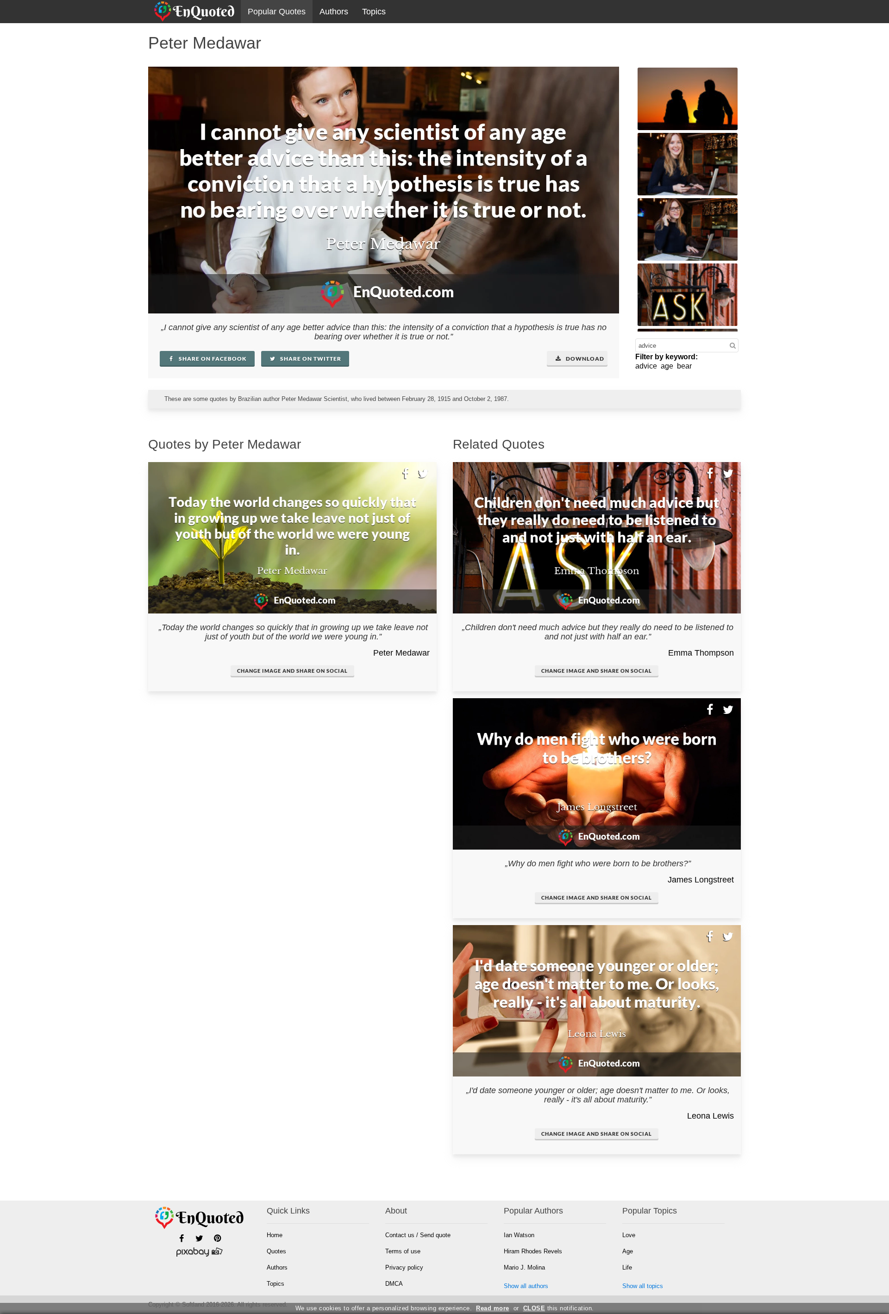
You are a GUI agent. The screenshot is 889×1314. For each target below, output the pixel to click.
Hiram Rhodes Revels (533, 1251)
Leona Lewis (710, 1115)
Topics (374, 11)
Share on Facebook (212, 358)
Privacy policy (404, 1267)
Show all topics (642, 1286)
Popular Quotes (277, 11)
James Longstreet (701, 879)
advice (646, 366)
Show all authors (526, 1286)
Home (274, 1235)
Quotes (276, 1251)
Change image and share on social (292, 671)
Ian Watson (519, 1235)
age (667, 366)
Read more (492, 1308)
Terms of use (402, 1251)
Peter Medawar (401, 652)
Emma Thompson (701, 652)
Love (628, 1235)
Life (627, 1267)
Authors (333, 11)
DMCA (394, 1283)
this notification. (558, 1308)
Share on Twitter (310, 358)
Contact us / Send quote (418, 1235)
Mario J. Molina (524, 1267)
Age (627, 1251)
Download (584, 358)
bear (684, 366)
